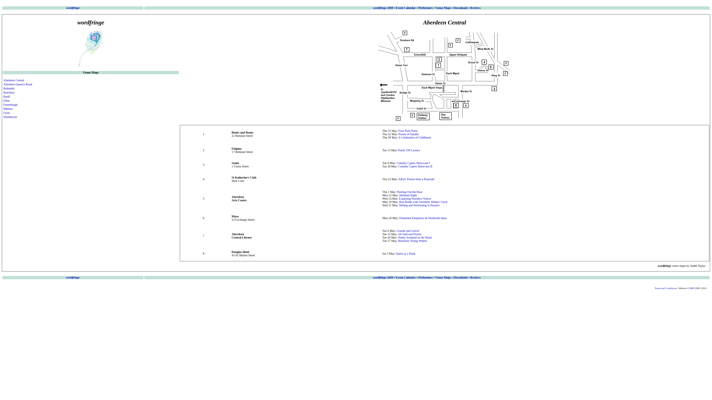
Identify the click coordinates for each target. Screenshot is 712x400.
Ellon (6, 100)
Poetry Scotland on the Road (415, 237)
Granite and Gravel (408, 230)
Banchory (9, 92)
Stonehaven (10, 117)
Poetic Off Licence (409, 150)
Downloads (461, 7)
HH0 (692, 288)
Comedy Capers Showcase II (415, 166)
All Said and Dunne (409, 234)
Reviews (475, 7)
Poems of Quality (408, 134)
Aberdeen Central (13, 80)
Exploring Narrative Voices (415, 198)
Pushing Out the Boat (409, 192)
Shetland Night (408, 195)
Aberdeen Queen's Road (17, 84)
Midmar (8, 108)
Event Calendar (406, 7)
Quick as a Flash (405, 253)
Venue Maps (443, 7)
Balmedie (8, 88)
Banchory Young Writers (412, 240)
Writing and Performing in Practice (419, 205)
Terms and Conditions (666, 288)
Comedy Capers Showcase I (413, 163)
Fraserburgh (10, 104)
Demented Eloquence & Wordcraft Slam (422, 218)
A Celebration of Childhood (414, 137)
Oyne (6, 112)
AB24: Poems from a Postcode (416, 179)
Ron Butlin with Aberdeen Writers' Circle (423, 202)
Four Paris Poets (408, 130)
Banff (6, 96)
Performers (425, 7)
